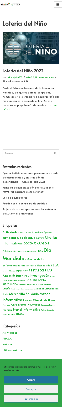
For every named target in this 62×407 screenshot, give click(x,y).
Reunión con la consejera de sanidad (25, 203)
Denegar (31, 389)
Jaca (5, 280)
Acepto (31, 379)
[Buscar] (55, 153)
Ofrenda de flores (44, 300)
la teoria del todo (43, 284)
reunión (7, 309)
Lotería (6, 288)
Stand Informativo (26, 309)
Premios (6, 304)
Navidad (28, 300)
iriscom (53, 276)
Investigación (39, 275)
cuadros (33, 251)
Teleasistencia (47, 310)
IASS (26, 275)
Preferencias (31, 398)
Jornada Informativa (16, 280)
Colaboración (9, 251)
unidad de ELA (9, 314)
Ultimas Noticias (44, 77)
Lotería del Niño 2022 (23, 70)
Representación (48, 304)
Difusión (31, 265)
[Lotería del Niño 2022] (31, 48)
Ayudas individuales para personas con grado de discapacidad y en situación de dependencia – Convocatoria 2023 (30, 177)
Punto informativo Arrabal (25, 304)
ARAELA (30, 77)
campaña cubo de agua (19, 237)
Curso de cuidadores (15, 197)
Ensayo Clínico (9, 270)
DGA (40, 251)
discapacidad (44, 265)
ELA (56, 264)
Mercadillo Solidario (24, 293)
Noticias (7, 344)
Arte (29, 232)
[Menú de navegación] (58, 4)
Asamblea (37, 232)
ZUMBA (20, 314)
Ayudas (48, 232)
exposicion (22, 270)
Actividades (11, 232)
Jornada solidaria (27, 284)
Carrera (40, 237)
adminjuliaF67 (14, 77)
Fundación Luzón (13, 276)
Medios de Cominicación (22, 288)
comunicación (23, 251)
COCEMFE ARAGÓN (36, 243)
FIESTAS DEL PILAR (40, 270)
